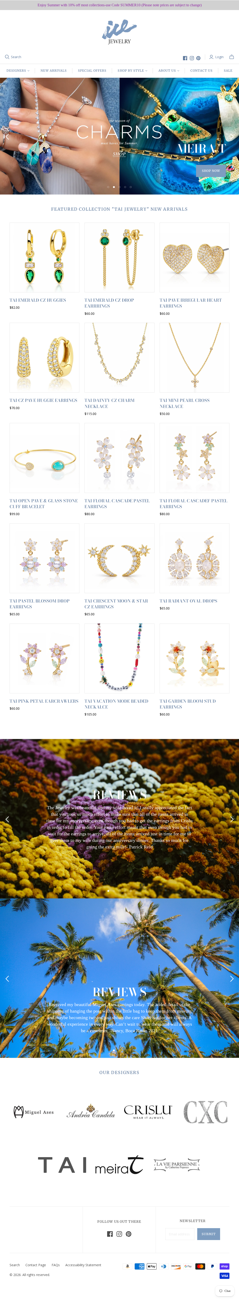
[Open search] (7, 57)
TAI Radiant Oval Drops (188, 601)
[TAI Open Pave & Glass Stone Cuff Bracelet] (44, 458)
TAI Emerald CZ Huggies (38, 300)
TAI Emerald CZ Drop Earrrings (109, 303)
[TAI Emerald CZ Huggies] (44, 257)
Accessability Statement (83, 1265)
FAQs (56, 1265)
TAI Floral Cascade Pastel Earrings (117, 504)
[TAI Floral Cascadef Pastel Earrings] (194, 458)
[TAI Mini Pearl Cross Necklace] (194, 358)
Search (16, 57)
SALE (228, 71)
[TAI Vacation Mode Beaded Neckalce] (119, 658)
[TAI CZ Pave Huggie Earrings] (44, 358)
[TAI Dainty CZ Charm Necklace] (119, 358)
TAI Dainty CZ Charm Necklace (109, 403)
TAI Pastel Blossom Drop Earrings (40, 604)
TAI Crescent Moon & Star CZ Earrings (116, 604)
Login (219, 57)
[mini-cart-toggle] (231, 57)
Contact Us (201, 71)
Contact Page (35, 1265)
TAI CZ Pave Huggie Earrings (43, 400)
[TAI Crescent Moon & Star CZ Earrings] (119, 558)
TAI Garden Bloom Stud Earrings (188, 704)
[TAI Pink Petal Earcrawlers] (44, 658)
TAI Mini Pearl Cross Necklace (185, 403)
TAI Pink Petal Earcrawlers (44, 701)
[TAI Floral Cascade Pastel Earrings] (119, 458)
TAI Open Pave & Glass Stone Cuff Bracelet (44, 504)
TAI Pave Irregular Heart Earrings (191, 303)
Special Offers (92, 71)
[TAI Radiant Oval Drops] (194, 558)
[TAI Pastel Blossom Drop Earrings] (44, 558)
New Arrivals (54, 71)
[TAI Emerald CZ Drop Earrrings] (119, 257)
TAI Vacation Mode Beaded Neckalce (116, 704)
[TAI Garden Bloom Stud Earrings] (194, 658)
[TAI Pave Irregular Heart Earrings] (194, 257)
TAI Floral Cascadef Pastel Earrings (193, 504)
